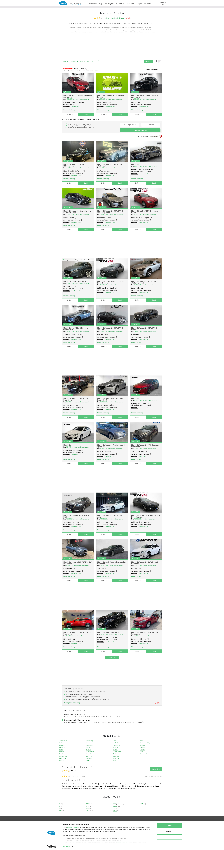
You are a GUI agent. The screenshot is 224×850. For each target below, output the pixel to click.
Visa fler (112, 658)
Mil (95, 61)
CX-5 (114, 804)
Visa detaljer (66, 846)
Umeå (141, 741)
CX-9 (114, 808)
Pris (91, 61)
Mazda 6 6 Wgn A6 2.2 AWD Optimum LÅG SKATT (77, 96)
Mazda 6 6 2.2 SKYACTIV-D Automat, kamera (111, 96)
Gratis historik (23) (76, 643)
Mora (114, 741)
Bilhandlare (120, 4)
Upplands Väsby (145, 743)
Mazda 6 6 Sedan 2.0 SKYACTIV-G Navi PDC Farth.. (145, 96)
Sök (64, 7)
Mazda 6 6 (135, 398)
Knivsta (88, 749)
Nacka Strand (117, 743)
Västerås (142, 749)
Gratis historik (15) (110, 526)
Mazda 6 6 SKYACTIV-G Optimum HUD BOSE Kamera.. (145, 516)
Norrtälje (116, 747)
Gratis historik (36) (144, 643)
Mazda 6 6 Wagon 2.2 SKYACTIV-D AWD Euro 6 (110, 165)
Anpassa (168, 831)
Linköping (89, 758)
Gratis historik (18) (110, 175)
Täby (114, 760)
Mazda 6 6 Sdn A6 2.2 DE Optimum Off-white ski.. (76, 329)
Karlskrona (89, 745)
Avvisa (169, 837)
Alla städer (147, 4)
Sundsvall (116, 758)
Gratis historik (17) (110, 106)
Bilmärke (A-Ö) (84, 61)
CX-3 (88, 808)
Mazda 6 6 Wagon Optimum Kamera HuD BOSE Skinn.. (77, 212)
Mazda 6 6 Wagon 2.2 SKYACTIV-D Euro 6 (144, 329)
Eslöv (61, 743)
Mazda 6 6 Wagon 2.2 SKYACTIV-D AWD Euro (110, 329)
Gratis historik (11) (144, 408)
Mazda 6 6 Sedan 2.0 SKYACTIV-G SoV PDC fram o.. (77, 563)
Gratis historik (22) (110, 222)
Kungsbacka (90, 751)
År (98, 61)
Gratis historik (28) (110, 642)
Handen (61, 754)
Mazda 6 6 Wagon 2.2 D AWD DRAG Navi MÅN (144, 563)
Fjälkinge (62, 747)
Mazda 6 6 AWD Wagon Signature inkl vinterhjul (111, 563)
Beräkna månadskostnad (82, 99)
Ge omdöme (156, 769)
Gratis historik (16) (144, 174)
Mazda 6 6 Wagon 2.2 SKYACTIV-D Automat (110, 516)
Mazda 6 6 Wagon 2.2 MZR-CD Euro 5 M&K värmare (77, 165)
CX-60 (115, 806)
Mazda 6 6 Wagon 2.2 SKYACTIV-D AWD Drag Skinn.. (110, 212)
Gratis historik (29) (110, 456)
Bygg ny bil (103, 4)
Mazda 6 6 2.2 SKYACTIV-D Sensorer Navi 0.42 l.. (144, 212)
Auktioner (129, 4)
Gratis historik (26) (76, 409)
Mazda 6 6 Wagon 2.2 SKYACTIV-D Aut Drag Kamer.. (77, 399)
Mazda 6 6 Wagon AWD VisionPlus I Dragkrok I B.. (110, 399)
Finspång (62, 745)
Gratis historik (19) (144, 526)
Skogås (115, 749)
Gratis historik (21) (76, 291)
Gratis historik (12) (76, 526)
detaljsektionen (122, 842)
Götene (61, 751)
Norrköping (116, 745)
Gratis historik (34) (76, 339)
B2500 (88, 804)
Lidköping (89, 756)
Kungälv (88, 754)
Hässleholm (63, 758)
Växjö (141, 751)
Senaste (73, 61)
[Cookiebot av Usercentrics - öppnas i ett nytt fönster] (51, 846)
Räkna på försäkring (69, 110)
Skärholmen (117, 751)
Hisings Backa (63, 756)
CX (87, 806)
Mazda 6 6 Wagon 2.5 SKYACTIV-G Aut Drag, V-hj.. (77, 633)
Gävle (61, 749)
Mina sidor (163, 2)
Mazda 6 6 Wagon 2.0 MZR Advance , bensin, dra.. (145, 633)
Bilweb (60, 7)
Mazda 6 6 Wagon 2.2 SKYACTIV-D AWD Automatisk (144, 282)
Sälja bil (111, 4)
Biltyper (139, 4)
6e (60, 810)
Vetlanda (142, 747)
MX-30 (115, 810)
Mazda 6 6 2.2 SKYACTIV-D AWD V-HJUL (76, 516)
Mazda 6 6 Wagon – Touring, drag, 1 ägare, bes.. (111, 446)
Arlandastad (63, 741)
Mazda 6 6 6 (135, 164)
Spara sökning (149, 61)
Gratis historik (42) (76, 175)
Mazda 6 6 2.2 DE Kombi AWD (74, 281)
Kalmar (88, 743)
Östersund (143, 754)
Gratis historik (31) (76, 106)
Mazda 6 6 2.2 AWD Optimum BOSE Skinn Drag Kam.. (110, 282)
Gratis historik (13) (76, 222)
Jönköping (89, 741)
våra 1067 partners (73, 827)
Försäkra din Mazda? (117, 18)
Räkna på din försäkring (72, 703)
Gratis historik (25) (144, 222)
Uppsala (142, 745)
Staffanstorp (117, 754)
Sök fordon (93, 4)
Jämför (69, 114)
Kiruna (88, 747)
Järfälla (61, 760)
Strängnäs (116, 756)
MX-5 (141, 804)
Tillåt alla (169, 825)
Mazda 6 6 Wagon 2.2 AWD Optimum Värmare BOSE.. (145, 446)
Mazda (68, 7)
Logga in (163, 4)
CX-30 (88, 810)
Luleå (88, 760)
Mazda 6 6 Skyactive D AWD (108, 632)
